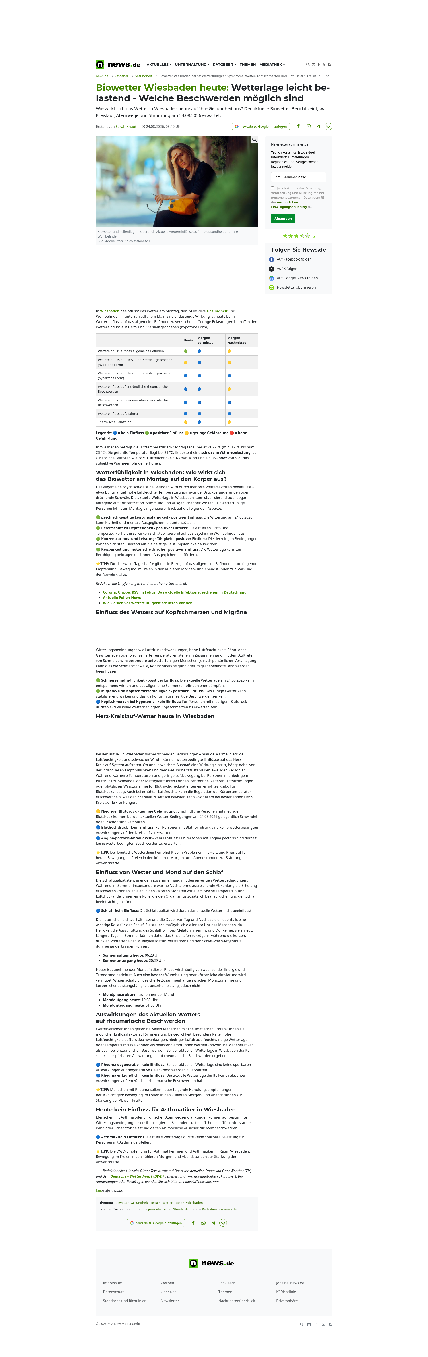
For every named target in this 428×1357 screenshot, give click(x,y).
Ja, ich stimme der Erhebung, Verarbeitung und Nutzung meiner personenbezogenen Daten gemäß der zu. (297, 197)
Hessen (155, 1203)
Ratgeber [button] (223, 65)
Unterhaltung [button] (191, 65)
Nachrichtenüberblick (236, 1300)
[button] (261, 126)
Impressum (112, 1282)
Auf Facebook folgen (294, 259)
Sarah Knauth (127, 126)
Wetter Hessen (173, 1203)
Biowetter (122, 1203)
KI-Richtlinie (286, 1291)
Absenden (283, 218)
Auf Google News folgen (297, 277)
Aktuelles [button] (158, 65)
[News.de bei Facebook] (318, 64)
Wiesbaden (194, 1203)
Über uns (168, 1291)
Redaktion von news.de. (219, 1209)
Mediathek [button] (271, 65)
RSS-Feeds (227, 1282)
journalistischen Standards (168, 1209)
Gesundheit (139, 1203)
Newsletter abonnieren (296, 287)
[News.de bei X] (324, 64)
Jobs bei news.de (290, 1282)
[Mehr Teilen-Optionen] (328, 126)
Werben (167, 1282)
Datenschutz (113, 1291)
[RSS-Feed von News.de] (329, 64)
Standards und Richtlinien (124, 1300)
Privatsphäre (287, 1300)
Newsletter (170, 1300)
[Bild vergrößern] (254, 139)
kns (99, 1190)
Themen (248, 65)
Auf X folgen (286, 268)
